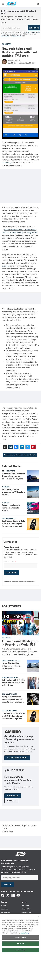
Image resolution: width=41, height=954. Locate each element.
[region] (20, 934)
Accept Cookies (21, 950)
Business (6, 44)
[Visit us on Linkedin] (13, 895)
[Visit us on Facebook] (2, 895)
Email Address (10, 561)
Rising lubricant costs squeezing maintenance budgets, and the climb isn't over (12, 699)
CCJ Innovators (8, 471)
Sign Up (7, 884)
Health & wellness (10, 677)
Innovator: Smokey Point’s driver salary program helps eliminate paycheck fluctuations (13, 476)
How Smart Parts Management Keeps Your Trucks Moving (18, 780)
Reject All (20, 944)
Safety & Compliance (11, 661)
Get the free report (17, 758)
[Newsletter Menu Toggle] (38, 3)
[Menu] (3, 3)
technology (7, 162)
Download (12, 796)
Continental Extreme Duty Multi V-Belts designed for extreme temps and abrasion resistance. (13, 524)
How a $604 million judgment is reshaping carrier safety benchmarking (11, 666)
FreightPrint (32, 232)
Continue (11, 572)
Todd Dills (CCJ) (14, 60)
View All (11, 800)
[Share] (16, 447)
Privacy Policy (5, 35)
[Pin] (33, 447)
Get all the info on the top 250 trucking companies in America (19, 739)
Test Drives (6, 638)
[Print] (5, 447)
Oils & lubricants (9, 694)
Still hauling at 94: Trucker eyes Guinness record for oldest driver (13, 682)
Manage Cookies (20, 937)
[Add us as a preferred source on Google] (10, 447)
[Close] (38, 916)
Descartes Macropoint (13, 229)
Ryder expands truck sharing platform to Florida (11, 508)
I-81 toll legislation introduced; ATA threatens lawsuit (13, 492)
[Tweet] (27, 447)
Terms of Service (17, 35)
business (5, 265)
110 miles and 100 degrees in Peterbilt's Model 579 (20, 642)
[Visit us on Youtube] (18, 895)
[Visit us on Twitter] (8, 895)
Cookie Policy (24, 933)
